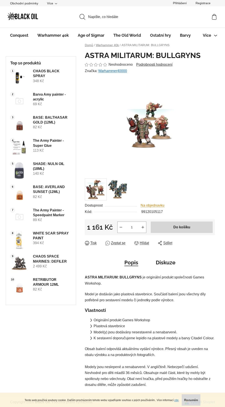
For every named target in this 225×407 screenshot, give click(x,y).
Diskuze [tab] (165, 262)
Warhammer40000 (112, 71)
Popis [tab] (131, 262)
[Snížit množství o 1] (121, 227)
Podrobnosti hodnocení (154, 64)
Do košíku (181, 227)
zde (176, 400)
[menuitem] (19, 35)
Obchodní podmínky (24, 3)
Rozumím (191, 400)
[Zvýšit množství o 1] (143, 227)
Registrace (203, 3)
